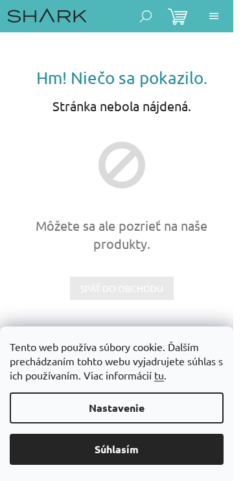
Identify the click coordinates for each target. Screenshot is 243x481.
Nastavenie (117, 407)
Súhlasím (117, 449)
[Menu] (214, 16)
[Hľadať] (146, 16)
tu (159, 375)
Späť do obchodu (121, 288)
